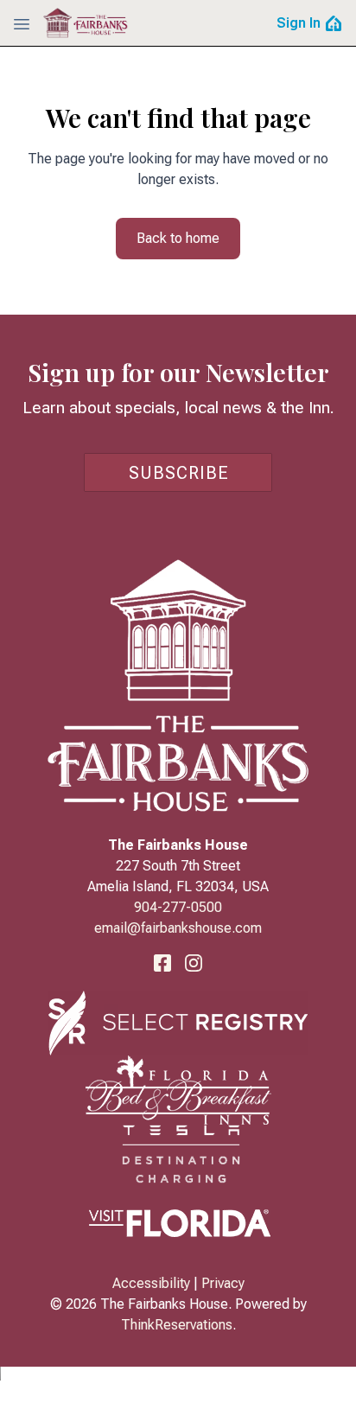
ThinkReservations (176, 1325)
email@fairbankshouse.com (178, 928)
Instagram (193, 963)
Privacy (223, 1283)
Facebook (162, 963)
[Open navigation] (21, 23)
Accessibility (151, 1283)
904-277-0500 (178, 907)
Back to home (178, 238)
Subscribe (179, 472)
